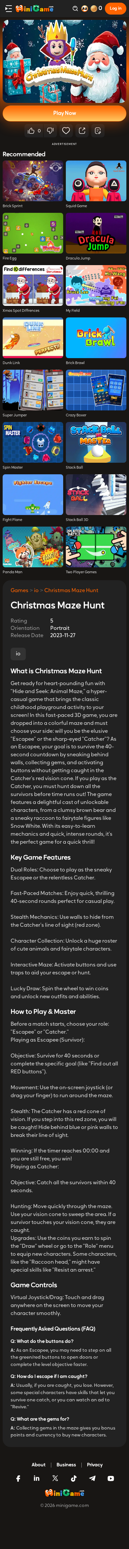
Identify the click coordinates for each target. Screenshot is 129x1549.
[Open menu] (9, 9)
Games (19, 590)
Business (66, 1465)
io (36, 590)
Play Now (64, 113)
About (39, 1465)
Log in (115, 9)
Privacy (95, 1465)
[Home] (34, 9)
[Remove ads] (84, 8)
